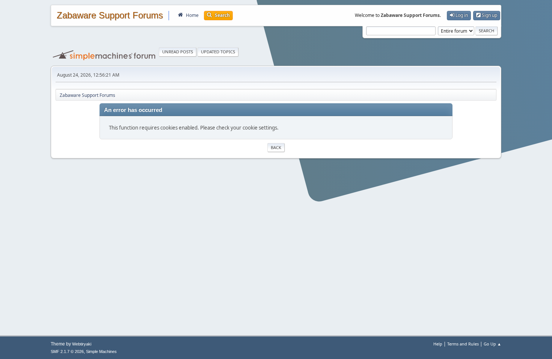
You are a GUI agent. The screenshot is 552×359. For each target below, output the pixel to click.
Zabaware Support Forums (110, 15)
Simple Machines (101, 351)
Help (437, 344)
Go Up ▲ (492, 344)
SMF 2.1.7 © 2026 (67, 351)
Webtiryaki (81, 344)
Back (276, 147)
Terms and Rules (463, 344)
